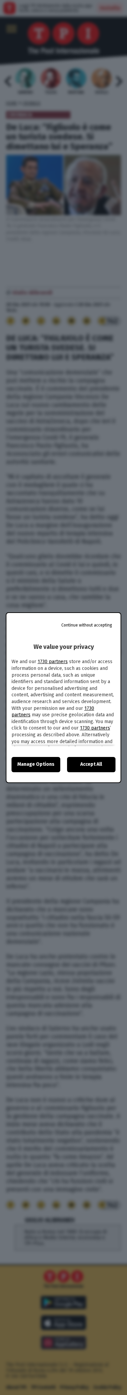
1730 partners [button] (53, 661)
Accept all (91, 764)
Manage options (36, 764)
